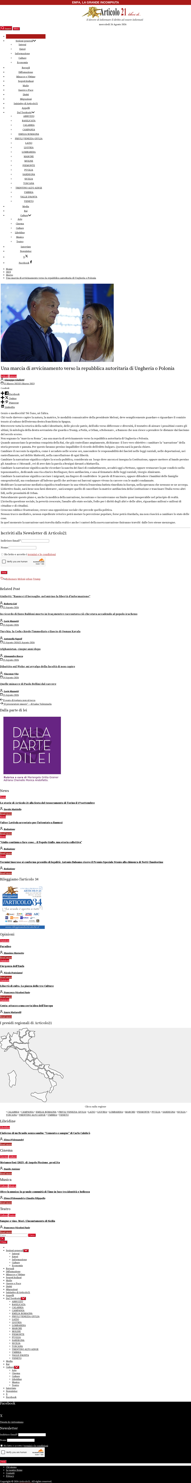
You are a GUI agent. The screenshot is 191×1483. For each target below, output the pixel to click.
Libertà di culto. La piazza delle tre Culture (27, 986)
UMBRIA (28, 192)
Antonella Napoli (13, 638)
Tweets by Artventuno (11, 1422)
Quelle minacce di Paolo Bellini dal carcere (28, 684)
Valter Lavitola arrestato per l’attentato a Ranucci (31, 822)
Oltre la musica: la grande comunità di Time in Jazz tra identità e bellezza (45, 1191)
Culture (22, 58)
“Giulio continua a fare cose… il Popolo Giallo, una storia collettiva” (41, 842)
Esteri (22, 49)
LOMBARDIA (29, 152)
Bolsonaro (11, 579)
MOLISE (28, 161)
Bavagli (26, 67)
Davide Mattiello (12, 809)
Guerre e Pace (25, 90)
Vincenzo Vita (11, 673)
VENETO (29, 201)
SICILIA (28, 178)
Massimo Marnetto (14, 953)
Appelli (26, 108)
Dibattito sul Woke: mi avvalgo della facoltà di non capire (37, 666)
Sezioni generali (24, 40)
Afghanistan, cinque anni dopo (20, 649)
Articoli (5, 376)
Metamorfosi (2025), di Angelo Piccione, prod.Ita (30, 1162)
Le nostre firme (14, 1470)
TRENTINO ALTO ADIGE (29, 187)
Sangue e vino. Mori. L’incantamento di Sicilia (27, 1221)
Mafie (26, 85)
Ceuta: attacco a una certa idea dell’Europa (26, 1005)
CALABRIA (29, 125)
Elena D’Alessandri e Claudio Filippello (24, 1198)
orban (29, 579)
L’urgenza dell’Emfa (12, 966)
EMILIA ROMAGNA (29, 134)
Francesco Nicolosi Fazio (17, 992)
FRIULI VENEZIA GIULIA (29, 138)
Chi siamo (11, 1467)
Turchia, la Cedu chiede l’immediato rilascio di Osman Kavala (40, 631)
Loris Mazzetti (11, 621)
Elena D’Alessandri (14, 1139)
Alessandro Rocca (13, 656)
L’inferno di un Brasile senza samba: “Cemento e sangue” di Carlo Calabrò (45, 1133)
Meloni (21, 579)
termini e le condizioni (42, 554)
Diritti (26, 94)
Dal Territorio (24, 112)
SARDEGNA (29, 174)
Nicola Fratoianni (13, 972)
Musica (20, 237)
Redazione (9, 829)
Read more (6, 813)
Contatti (10, 1473)
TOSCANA (28, 183)
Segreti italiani (26, 81)
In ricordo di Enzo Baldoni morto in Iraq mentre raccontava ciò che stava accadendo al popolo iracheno (68, 614)
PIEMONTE (29, 165)
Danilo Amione (12, 1169)
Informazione (22, 53)
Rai (25, 211)
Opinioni (4, 940)
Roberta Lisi (10, 603)
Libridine (20, 232)
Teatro (19, 241)
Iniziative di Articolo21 (26, 103)
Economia (22, 62)
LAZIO (28, 143)
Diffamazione (26, 72)
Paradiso (5, 946)
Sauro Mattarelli (12, 1012)
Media (25, 206)
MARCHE (29, 156)
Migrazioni (26, 99)
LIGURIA (29, 147)
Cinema (20, 223)
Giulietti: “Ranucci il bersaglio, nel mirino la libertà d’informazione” (45, 596)
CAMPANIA (29, 129)
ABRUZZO (28, 116)
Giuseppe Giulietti (14, 379)
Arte (20, 219)
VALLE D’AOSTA (28, 196)
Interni (22, 44)
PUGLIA (28, 169)
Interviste (26, 246)
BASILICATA (29, 120)
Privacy (10, 1476)
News (3, 797)
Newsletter (25, 251)
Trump (36, 579)
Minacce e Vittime (25, 76)
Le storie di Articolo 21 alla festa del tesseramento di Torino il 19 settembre (47, 802)
